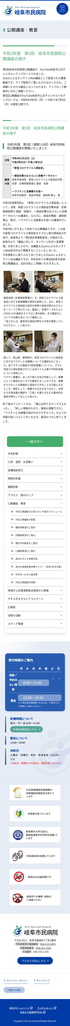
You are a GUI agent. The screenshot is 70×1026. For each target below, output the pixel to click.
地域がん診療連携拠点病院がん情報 (28, 590)
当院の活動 (14, 615)
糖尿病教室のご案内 (25, 527)
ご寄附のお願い (14, 990)
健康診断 (13, 487)
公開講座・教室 (17, 503)
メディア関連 (15, 624)
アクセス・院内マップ (20, 495)
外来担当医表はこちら (25, 729)
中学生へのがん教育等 (26, 574)
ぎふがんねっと (45, 1008)
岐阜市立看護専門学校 (31, 1012)
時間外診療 (14, 478)
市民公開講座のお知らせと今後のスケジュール (38, 511)
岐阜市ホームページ (19, 1008)
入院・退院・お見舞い (20, 462)
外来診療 (13, 453)
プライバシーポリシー (17, 980)
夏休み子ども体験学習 (26, 558)
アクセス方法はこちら (34, 960)
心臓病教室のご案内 (25, 550)
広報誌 (11, 607)
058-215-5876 (48, 944)
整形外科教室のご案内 (26, 543)
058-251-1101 (43, 948)
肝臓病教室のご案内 (25, 535)
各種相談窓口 (15, 470)
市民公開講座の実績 (25, 582)
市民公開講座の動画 (25, 519)
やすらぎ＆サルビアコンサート (25, 599)
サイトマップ (43, 980)
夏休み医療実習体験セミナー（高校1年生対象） (39, 566)
